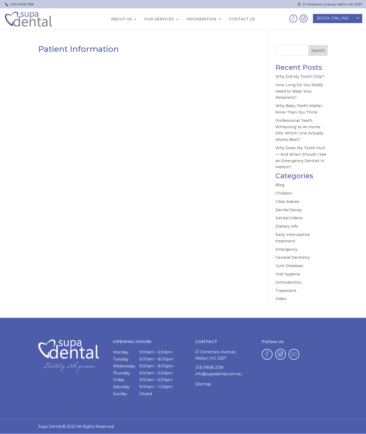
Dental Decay (288, 209)
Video (280, 298)
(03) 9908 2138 (19, 4)
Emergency (286, 249)
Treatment (285, 290)
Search (318, 50)
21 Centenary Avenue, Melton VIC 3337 (329, 4)
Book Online (333, 18)
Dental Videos (289, 218)
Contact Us (242, 19)
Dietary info (286, 226)
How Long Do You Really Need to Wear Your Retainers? (299, 91)
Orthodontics (288, 282)
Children (283, 193)
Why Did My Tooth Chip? (299, 76)
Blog (279, 185)
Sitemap (203, 384)
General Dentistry (292, 257)
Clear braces (287, 201)
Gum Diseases (289, 265)
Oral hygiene (287, 274)
